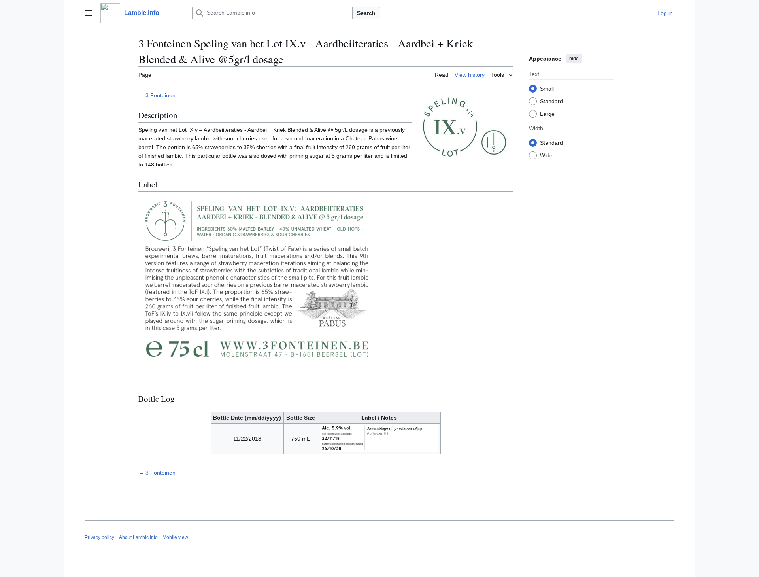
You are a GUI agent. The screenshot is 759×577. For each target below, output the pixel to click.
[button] (88, 13)
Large (547, 113)
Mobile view (175, 537)
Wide (546, 155)
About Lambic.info (138, 537)
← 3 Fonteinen (157, 95)
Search (366, 13)
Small (547, 88)
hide (574, 58)
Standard (551, 101)
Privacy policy (99, 537)
